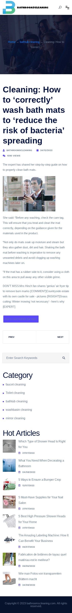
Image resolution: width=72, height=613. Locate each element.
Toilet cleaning (15, 392)
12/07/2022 (28, 485)
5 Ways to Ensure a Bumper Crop (39, 479)
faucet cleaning (16, 384)
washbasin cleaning (19, 409)
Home (12, 41)
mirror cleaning (15, 418)
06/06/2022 (28, 566)
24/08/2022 (28, 585)
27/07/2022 (28, 453)
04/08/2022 (28, 472)
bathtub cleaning (29, 41)
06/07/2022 (28, 547)
